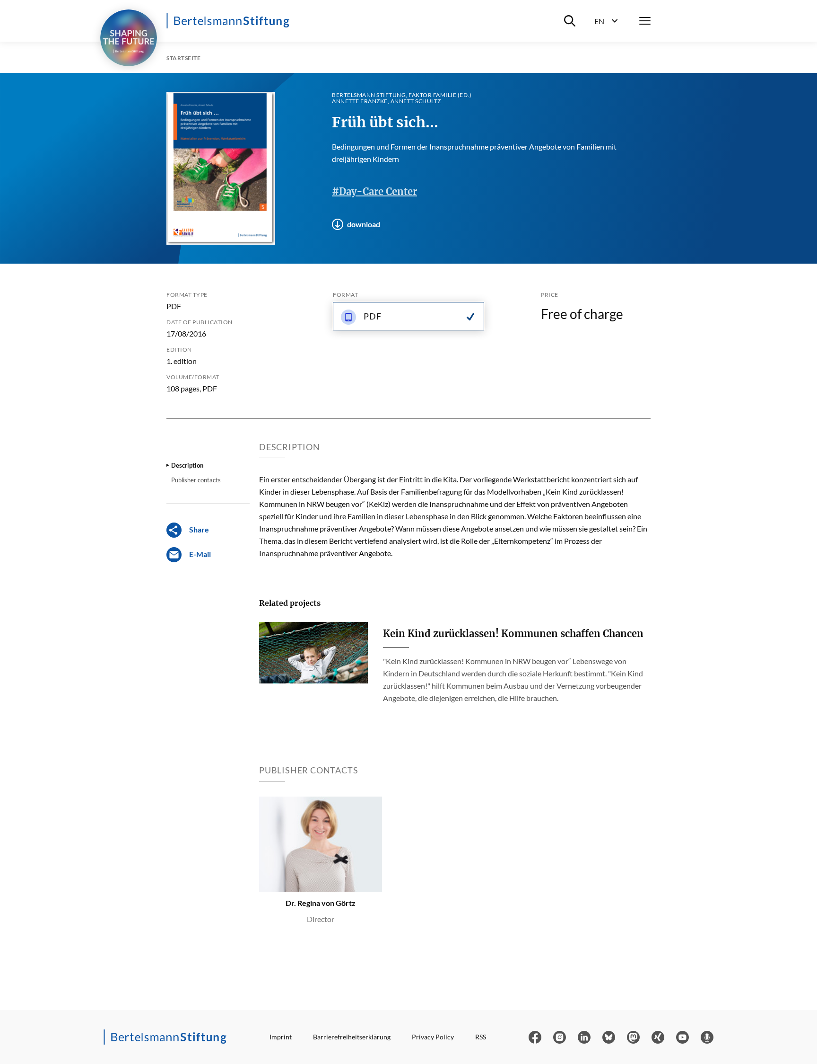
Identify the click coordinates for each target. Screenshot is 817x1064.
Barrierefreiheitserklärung (352, 1037)
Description (187, 465)
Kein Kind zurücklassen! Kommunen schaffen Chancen (513, 633)
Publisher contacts (196, 480)
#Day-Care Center (374, 191)
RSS (480, 1037)
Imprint (280, 1037)
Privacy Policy (433, 1037)
